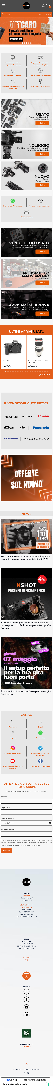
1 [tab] (5, 371)
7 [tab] (20, 371)
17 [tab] (45, 371)
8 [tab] (22, 371)
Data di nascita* (8, 819)
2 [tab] (8, 371)
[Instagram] (28, 1073)
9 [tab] (25, 371)
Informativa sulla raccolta (15, 1084)
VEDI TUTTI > (45, 375)
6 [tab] (17, 371)
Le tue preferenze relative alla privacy (28, 1080)
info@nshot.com (26, 905)
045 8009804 (26, 907)
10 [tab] (27, 371)
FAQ (26, 960)
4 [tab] (13, 371)
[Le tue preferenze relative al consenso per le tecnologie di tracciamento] (48, 1084)
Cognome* (5, 808)
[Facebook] (25, 1073)
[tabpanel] (13, 352)
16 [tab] (42, 371)
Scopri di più (13, 845)
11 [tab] (30, 371)
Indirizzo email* (7, 830)
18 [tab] (47, 371)
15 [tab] (40, 371)
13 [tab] (35, 371)
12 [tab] (32, 371)
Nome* (4, 797)
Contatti (26, 958)
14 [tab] (37, 371)
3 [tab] (10, 371)
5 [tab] (15, 371)
